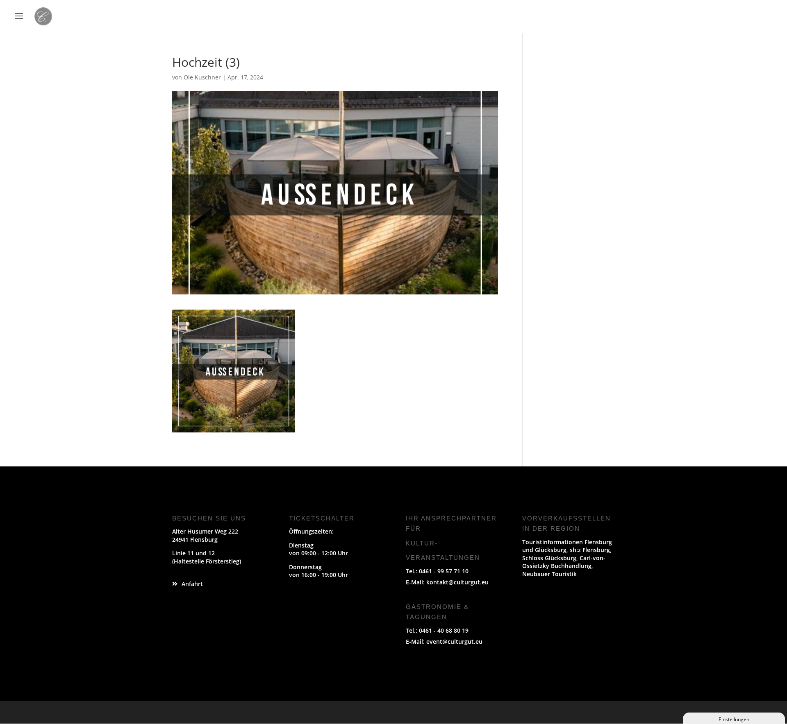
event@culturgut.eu (454, 641)
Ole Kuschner (202, 77)
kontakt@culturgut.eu (457, 582)
